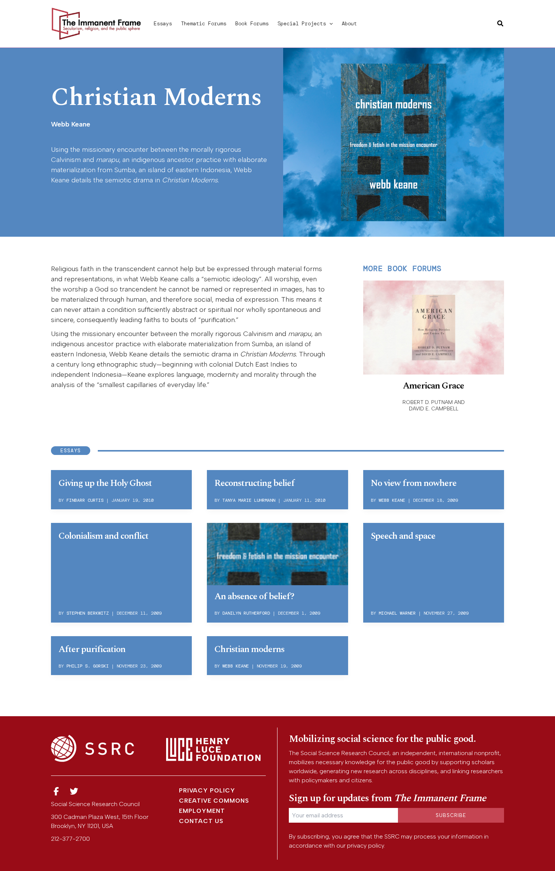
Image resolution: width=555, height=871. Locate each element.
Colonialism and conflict (103, 536)
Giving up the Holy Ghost (105, 483)
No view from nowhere (413, 483)
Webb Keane (392, 500)
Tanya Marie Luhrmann (248, 500)
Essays (163, 23)
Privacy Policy (207, 790)
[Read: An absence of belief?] (277, 552)
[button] (329, 23)
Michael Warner (397, 613)
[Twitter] (74, 791)
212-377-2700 (70, 838)
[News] (56, 791)
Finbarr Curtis (84, 500)
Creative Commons (214, 800)
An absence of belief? (254, 596)
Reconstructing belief (254, 483)
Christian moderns (249, 649)
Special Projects (302, 23)
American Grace (433, 386)
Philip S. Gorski (87, 666)
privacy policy (365, 845)
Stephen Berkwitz (87, 613)
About (349, 23)
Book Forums (251, 23)
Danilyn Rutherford (246, 613)
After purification (92, 649)
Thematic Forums (203, 23)
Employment (202, 810)
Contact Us (201, 821)
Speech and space (403, 536)
